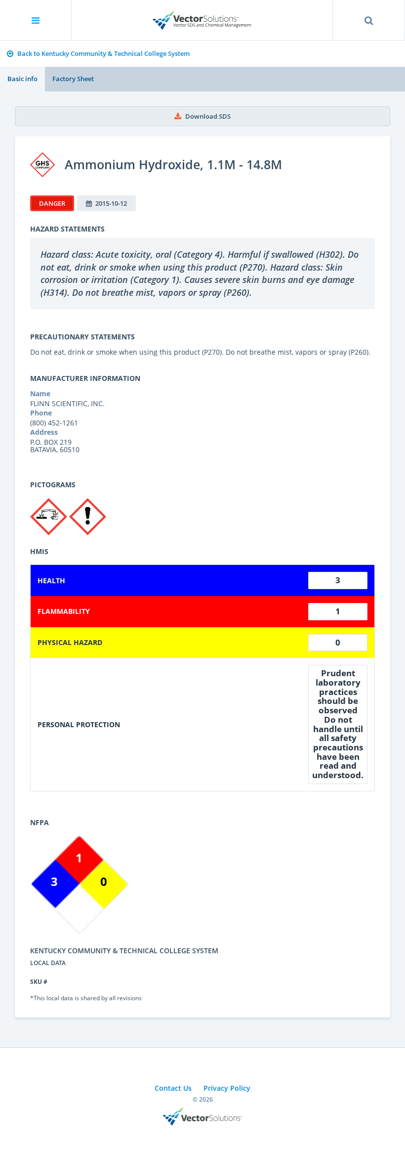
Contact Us (173, 1088)
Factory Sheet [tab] (73, 78)
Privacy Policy (226, 1088)
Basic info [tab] (22, 78)
